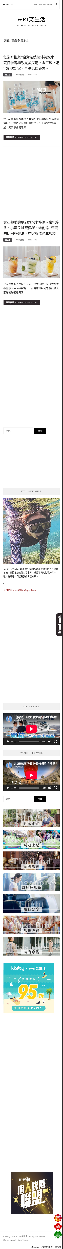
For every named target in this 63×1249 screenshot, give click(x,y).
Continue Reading (26, 137)
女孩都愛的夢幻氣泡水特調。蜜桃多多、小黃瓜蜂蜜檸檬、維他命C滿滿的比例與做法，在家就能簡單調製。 (31, 228)
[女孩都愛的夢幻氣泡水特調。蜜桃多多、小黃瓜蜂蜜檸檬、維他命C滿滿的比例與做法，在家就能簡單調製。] (31, 262)
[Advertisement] (31, 184)
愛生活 (8, 75)
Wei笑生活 (31, 20)
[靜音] (50, 741)
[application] (31, 729)
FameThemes (23, 1240)
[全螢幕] (55, 741)
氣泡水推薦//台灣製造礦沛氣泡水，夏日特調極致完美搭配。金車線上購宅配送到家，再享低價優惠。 (31, 63)
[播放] (7, 741)
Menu (9, 4)
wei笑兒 (20, 75)
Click (59, 624)
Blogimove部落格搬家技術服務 (46, 1247)
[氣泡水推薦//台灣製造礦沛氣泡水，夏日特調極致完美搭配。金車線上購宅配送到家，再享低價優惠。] (31, 97)
